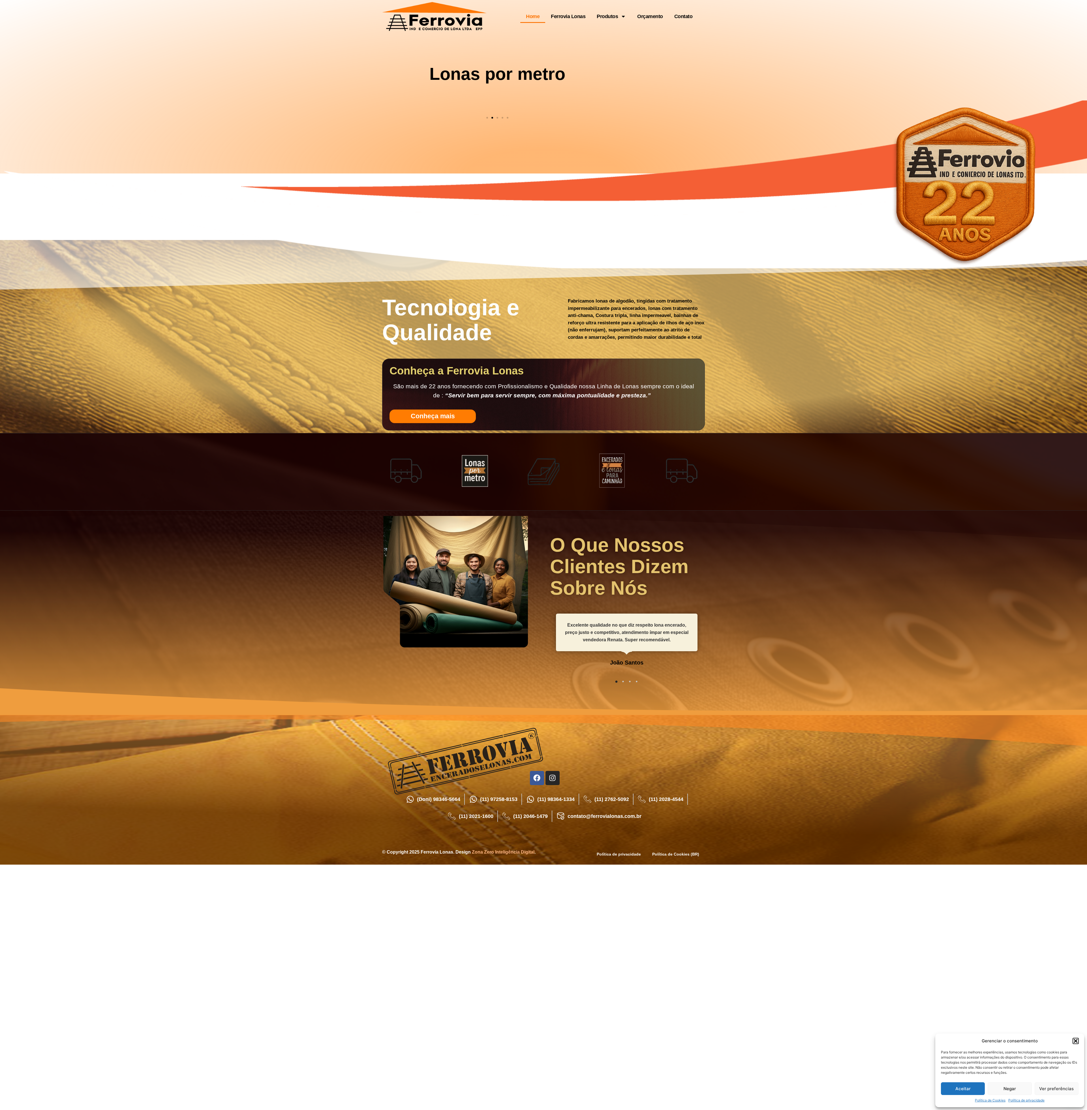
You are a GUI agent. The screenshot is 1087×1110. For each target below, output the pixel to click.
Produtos (607, 16)
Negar (1009, 1088)
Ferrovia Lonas (568, 16)
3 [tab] (630, 681)
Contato (683, 16)
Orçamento (650, 16)
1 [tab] (616, 681)
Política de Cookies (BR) (675, 854)
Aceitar (963, 1088)
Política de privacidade (1026, 1100)
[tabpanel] (626, 643)
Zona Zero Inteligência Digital (503, 852)
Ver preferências (1056, 1088)
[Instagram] (552, 778)
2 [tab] (623, 681)
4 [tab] (636, 681)
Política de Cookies (990, 1100)
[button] (1076, 1041)
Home (533, 16)
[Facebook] (537, 778)
